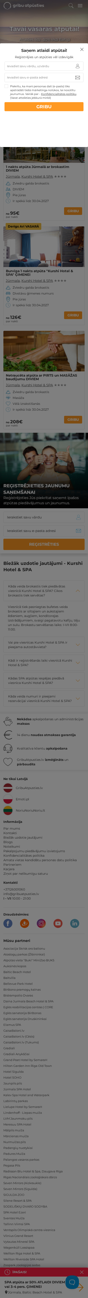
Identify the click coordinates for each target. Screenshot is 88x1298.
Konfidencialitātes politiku (58, 94)
